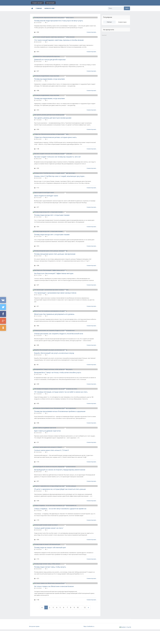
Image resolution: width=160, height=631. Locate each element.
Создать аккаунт (37, 3)
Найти (127, 8)
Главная (39, 8)
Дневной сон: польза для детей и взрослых (50, 59)
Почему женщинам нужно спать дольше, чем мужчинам (54, 254)
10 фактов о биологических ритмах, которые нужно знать (55, 137)
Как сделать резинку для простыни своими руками (52, 118)
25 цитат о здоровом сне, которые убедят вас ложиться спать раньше (60, 489)
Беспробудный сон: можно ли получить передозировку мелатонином (59, 470)
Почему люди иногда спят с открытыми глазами (51, 215)
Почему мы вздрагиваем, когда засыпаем (49, 79)
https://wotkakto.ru (89, 626)
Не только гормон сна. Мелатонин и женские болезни (54, 586)
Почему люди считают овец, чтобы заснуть (50, 567)
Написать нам (49, 8)
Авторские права (34, 626)
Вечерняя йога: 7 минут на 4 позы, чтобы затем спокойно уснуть (57, 372)
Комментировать (91, 32)
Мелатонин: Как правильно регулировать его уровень (54, 314)
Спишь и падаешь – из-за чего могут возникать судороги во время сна (60, 509)
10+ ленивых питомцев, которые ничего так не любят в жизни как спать (61, 392)
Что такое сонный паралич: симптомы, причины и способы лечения (59, 40)
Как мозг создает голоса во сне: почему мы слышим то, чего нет (57, 157)
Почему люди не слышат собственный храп (50, 547)
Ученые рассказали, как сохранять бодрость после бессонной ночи (58, 334)
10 (78, 607)
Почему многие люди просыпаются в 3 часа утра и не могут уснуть (58, 21)
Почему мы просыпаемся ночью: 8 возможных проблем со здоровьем (59, 411)
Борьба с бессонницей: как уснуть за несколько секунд (54, 353)
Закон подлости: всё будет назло (46, 196)
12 (85, 607)
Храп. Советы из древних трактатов (47, 431)
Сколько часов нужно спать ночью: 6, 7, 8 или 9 (51, 450)
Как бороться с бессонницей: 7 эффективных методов (53, 273)
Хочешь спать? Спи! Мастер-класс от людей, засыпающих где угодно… (59, 176)
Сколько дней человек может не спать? (48, 528)
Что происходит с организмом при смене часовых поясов (55, 293)
